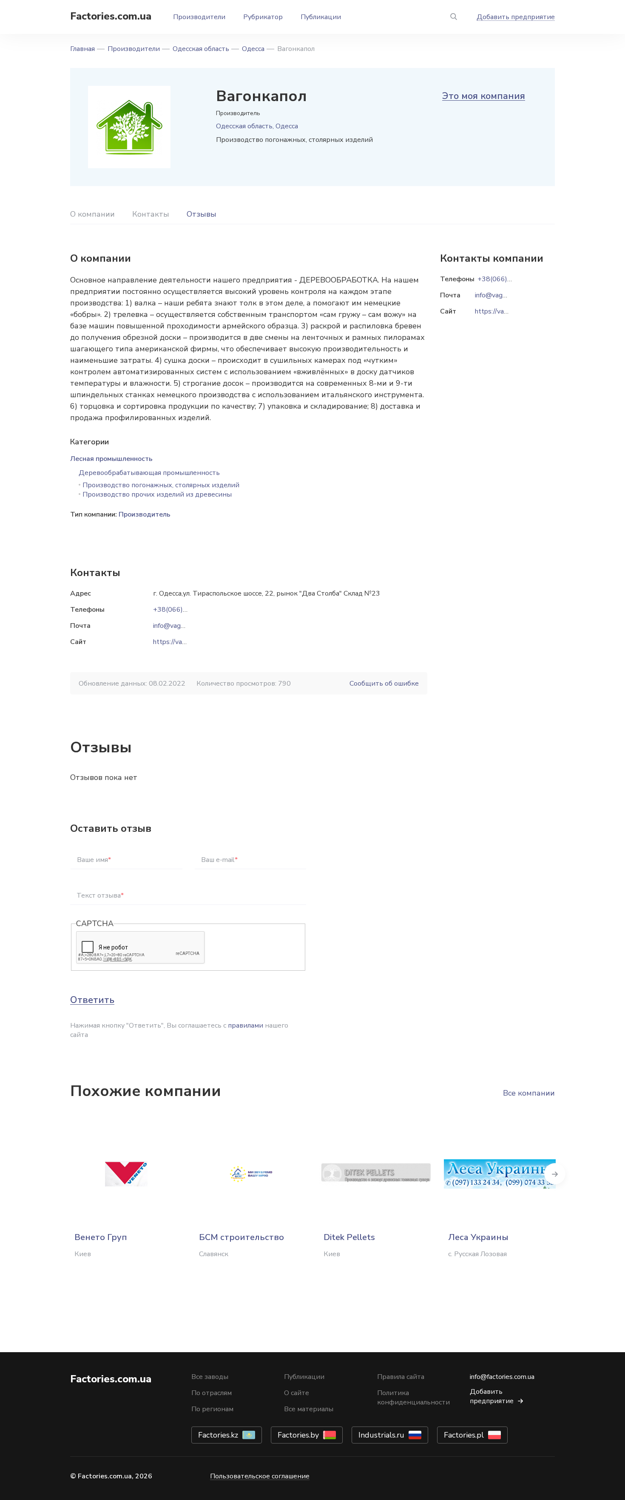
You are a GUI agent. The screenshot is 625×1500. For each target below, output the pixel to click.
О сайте (296, 1393)
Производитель (144, 514)
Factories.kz (218, 1435)
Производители (199, 17)
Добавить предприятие (516, 17)
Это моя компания (483, 96)
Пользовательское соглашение (260, 1476)
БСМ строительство (241, 1237)
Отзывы (201, 214)
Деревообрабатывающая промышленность (149, 472)
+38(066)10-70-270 (185, 609)
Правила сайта (400, 1376)
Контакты (150, 214)
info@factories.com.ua (502, 1376)
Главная (82, 49)
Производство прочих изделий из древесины (157, 494)
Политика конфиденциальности (413, 1397)
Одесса (253, 49)
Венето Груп (100, 1237)
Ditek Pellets (349, 1237)
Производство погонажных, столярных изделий (160, 485)
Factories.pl (464, 1435)
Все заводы (209, 1376)
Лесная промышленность (111, 458)
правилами (245, 1025)
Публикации (321, 17)
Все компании (529, 1093)
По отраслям (211, 1393)
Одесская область (201, 49)
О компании (92, 214)
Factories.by (298, 1435)
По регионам (212, 1409)
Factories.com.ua (110, 16)
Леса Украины (478, 1237)
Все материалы (308, 1409)
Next (554, 1173)
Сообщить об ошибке (384, 683)
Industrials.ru (381, 1435)
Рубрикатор (263, 17)
